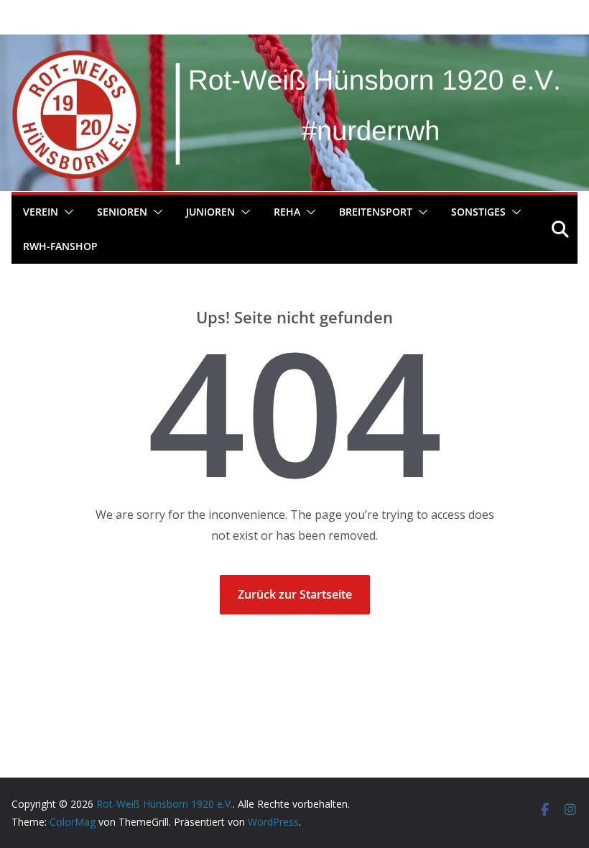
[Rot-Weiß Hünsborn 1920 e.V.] (294, 44)
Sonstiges (478, 211)
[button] (66, 212)
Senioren (122, 211)
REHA (287, 211)
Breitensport (375, 211)
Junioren (210, 211)
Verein (40, 211)
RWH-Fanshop (60, 246)
